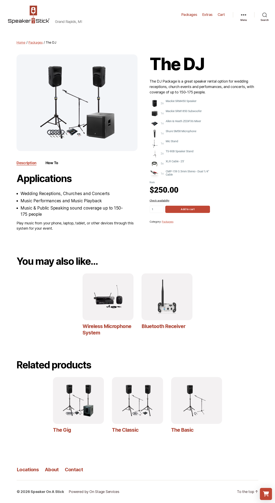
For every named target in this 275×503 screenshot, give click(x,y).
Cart (221, 14)
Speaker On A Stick (47, 492)
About (52, 469)
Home (21, 42)
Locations (28, 469)
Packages (189, 14)
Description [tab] (26, 163)
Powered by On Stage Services (94, 492)
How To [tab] (51, 163)
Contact (74, 469)
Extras (207, 14)
